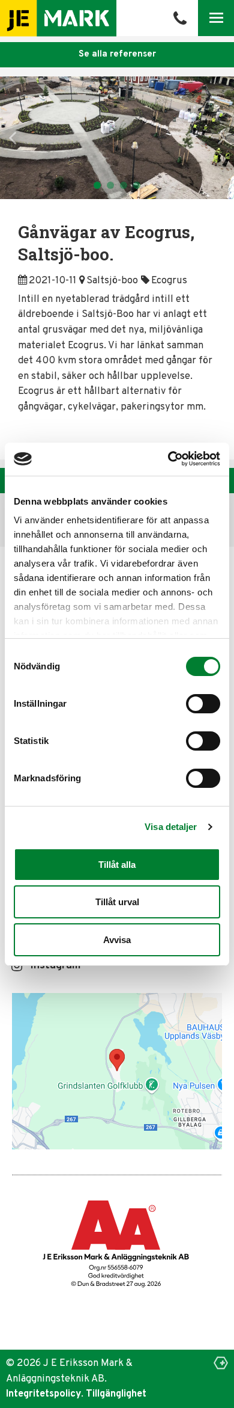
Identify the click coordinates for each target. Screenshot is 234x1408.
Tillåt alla (117, 864)
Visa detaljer (171, 827)
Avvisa (117, 940)
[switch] (203, 703)
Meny (216, 18)
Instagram (55, 966)
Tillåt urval (117, 902)
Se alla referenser (117, 54)
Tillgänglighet (116, 1394)
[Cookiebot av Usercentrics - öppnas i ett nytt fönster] (168, 458)
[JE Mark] (58, 18)
